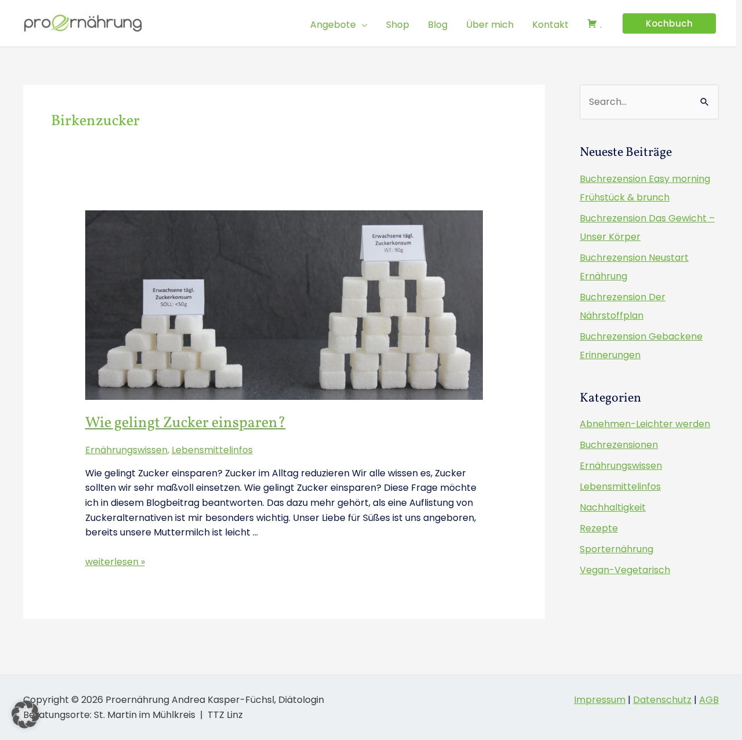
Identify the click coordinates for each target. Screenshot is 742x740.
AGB (709, 699)
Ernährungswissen (126, 450)
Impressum (599, 699)
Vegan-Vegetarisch (625, 570)
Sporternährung (616, 549)
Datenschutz (662, 699)
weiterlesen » (115, 561)
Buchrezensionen (619, 444)
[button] (362, 24)
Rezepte (599, 528)
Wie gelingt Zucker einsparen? (185, 423)
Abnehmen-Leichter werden (645, 424)
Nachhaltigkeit (613, 507)
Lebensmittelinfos (212, 450)
